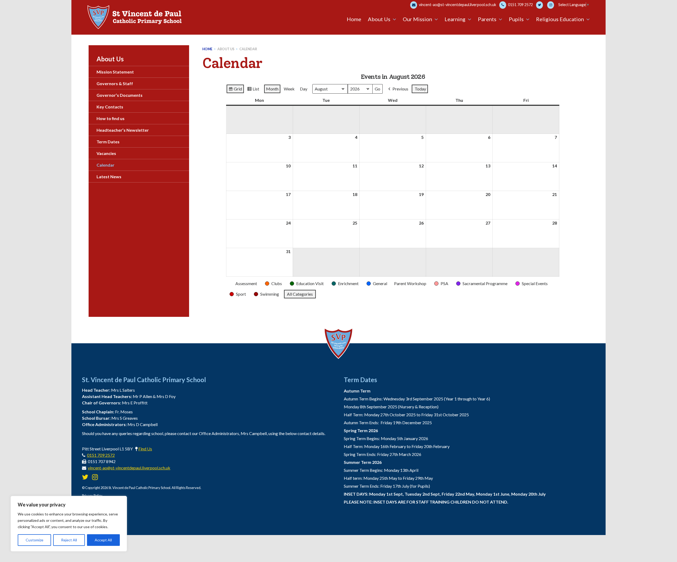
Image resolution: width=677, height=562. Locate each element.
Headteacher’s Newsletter (123, 129)
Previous (400, 88)
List (253, 90)
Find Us (145, 448)
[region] (69, 523)
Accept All (103, 540)
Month (272, 88)
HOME (207, 49)
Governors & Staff (115, 83)
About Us (225, 49)
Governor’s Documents (120, 95)
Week (289, 88)
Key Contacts (110, 106)
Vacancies (106, 153)
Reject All (69, 540)
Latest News (109, 176)
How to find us (111, 118)
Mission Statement (115, 71)
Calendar (248, 49)
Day (303, 88)
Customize (34, 540)
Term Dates (108, 141)
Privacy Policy (92, 496)
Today (420, 88)
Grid (235, 90)
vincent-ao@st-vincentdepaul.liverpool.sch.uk (457, 4)
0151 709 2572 (520, 4)
